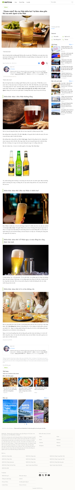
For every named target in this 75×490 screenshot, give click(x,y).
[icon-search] (72, 2)
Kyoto (40, 439)
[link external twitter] (43, 475)
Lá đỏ (53, 28)
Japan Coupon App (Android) (56, 465)
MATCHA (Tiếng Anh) (31, 456)
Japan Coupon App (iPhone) (32, 465)
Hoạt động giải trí (57, 39)
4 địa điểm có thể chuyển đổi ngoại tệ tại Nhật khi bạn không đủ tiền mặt (67, 55)
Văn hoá (66, 39)
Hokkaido (59, 439)
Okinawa (58, 442)
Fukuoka (41, 442)
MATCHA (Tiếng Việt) (31, 462)
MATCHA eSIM (5, 468)
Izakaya (6, 7)
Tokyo (40, 436)
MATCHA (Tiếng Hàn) (31, 459)
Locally (28, 2)
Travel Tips (21, 2)
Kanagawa (41, 445)
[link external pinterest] (46, 475)
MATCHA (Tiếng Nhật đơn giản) (57, 462)
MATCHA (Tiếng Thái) (7, 459)
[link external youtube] (49, 475)
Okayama (58, 445)
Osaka (58, 436)
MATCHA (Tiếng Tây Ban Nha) (8, 465)
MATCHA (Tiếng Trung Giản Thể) (57, 459)
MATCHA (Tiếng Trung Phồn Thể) (57, 456)
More (45, 398)
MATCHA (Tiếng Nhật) (7, 456)
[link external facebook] (40, 475)
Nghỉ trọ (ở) (67, 36)
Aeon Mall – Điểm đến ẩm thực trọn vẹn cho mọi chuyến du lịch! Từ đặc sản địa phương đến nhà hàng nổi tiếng (67, 86)
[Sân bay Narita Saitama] (25, 411)
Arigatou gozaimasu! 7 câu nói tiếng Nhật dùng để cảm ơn (67, 48)
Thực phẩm (56, 36)
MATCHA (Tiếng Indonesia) (8, 462)
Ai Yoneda (12, 69)
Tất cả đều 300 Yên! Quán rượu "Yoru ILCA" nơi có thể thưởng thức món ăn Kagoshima (10, 389)
